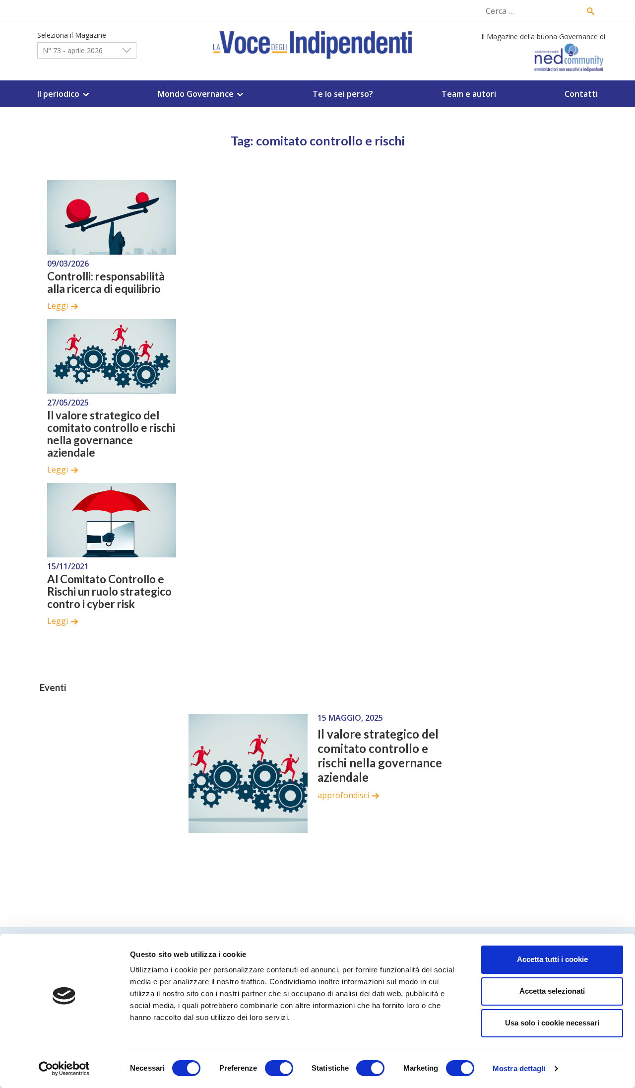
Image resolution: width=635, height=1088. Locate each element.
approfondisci (343, 795)
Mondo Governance (196, 93)
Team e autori (469, 93)
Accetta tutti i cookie (552, 959)
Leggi (57, 305)
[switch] (279, 1068)
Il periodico (58, 93)
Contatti (581, 93)
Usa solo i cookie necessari (552, 1023)
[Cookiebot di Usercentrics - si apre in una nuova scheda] (64, 1068)
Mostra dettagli (519, 1068)
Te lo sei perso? (343, 93)
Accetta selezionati (552, 991)
